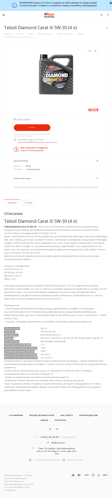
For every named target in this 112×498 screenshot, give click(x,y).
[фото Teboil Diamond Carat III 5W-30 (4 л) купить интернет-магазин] (56, 74)
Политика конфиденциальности (47, 460)
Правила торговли (75, 460)
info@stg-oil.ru (58, 442)
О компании (16, 415)
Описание (12, 203)
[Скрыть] (110, 2)
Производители (88, 415)
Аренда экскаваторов (41, 415)
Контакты (60, 420)
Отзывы (28, 203)
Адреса (44, 420)
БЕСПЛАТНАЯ (31, 142)
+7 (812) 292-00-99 (49, 437)
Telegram (57, 429)
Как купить (66, 415)
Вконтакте (50, 429)
